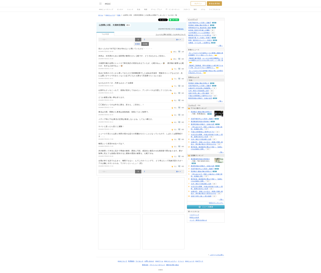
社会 (138, 9)
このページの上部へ (217, 255)
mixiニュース (110, 15)
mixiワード (199, 261)
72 (214, 37)
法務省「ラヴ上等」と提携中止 (199, 43)
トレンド (130, 9)
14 (214, 35)
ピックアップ (193, 19)
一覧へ (220, 45)
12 (215, 95)
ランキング (192, 105)
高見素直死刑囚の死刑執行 (200, 121)
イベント (181, 261)
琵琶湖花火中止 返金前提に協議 (199, 28)
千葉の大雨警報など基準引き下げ (200, 96)
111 (214, 22)
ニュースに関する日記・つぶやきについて (171, 34)
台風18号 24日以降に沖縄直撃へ (200, 88)
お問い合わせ (149, 261)
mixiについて (122, 261)
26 (212, 90)
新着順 (137, 44)
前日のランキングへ (216, 203)
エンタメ (120, 9)
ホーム (100, 15)
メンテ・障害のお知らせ (198, 220)
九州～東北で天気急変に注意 (198, 91)
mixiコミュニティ (170, 261)
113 (215, 98)
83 (212, 25)
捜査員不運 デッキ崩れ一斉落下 (199, 38)
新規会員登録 (214, 4)
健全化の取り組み (172, 265)
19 (211, 136)
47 (206, 129)
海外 (195, 9)
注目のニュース (193, 77)
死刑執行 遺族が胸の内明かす (198, 25)
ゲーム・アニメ (156, 9)
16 (219, 144)
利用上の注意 (194, 217)
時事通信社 (180, 29)
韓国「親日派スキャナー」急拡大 (200, 40)
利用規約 (131, 261)
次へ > (178, 39)
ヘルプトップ (194, 215)
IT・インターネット (173, 9)
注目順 (145, 44)
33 (213, 32)
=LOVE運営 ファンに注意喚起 (199, 33)
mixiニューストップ (106, 9)
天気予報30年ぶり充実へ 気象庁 (199, 23)
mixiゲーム (159, 261)
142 (213, 121)
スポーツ (187, 9)
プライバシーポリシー (157, 265)
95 (214, 27)
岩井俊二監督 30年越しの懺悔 (199, 30)
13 (212, 93)
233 (215, 40)
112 (214, 85)
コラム (203, 9)
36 (212, 30)
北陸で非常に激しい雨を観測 (198, 93)
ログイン (198, 4)
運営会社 (145, 265)
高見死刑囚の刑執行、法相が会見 (200, 98)
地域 (145, 9)
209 (213, 42)
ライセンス (139, 261)
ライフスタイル (214, 9)
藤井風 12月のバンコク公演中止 (199, 35)
